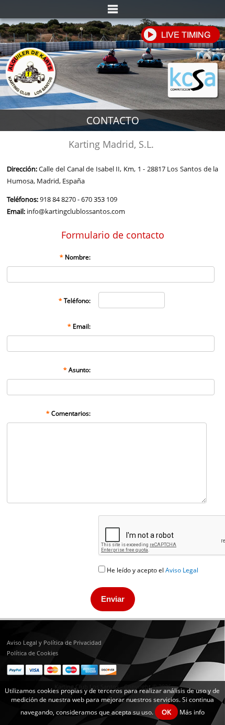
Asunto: (77, 369)
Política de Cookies (32, 653)
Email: (79, 326)
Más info (192, 712)
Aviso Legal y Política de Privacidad (54, 642)
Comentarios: (68, 413)
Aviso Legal (181, 570)
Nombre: (75, 257)
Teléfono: (75, 300)
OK (166, 712)
